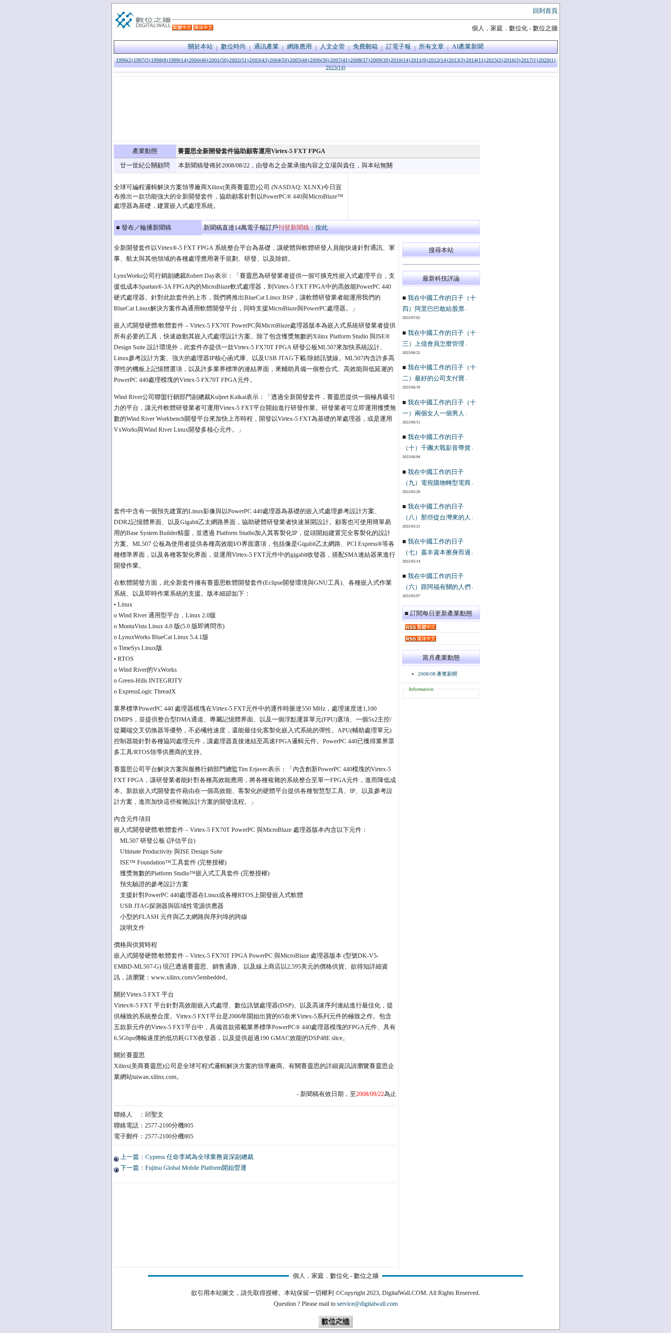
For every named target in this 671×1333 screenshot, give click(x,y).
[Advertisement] (297, 109)
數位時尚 (233, 46)
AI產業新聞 (467, 46)
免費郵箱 (365, 46)
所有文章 (431, 46)
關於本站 (200, 46)
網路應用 (299, 46)
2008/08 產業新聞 (437, 674)
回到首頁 (545, 10)
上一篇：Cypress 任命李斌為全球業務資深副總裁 (186, 1157)
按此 (321, 227)
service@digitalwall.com (367, 1303)
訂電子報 (398, 46)
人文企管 (332, 46)
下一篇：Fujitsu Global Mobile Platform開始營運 (183, 1167)
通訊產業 (266, 46)
